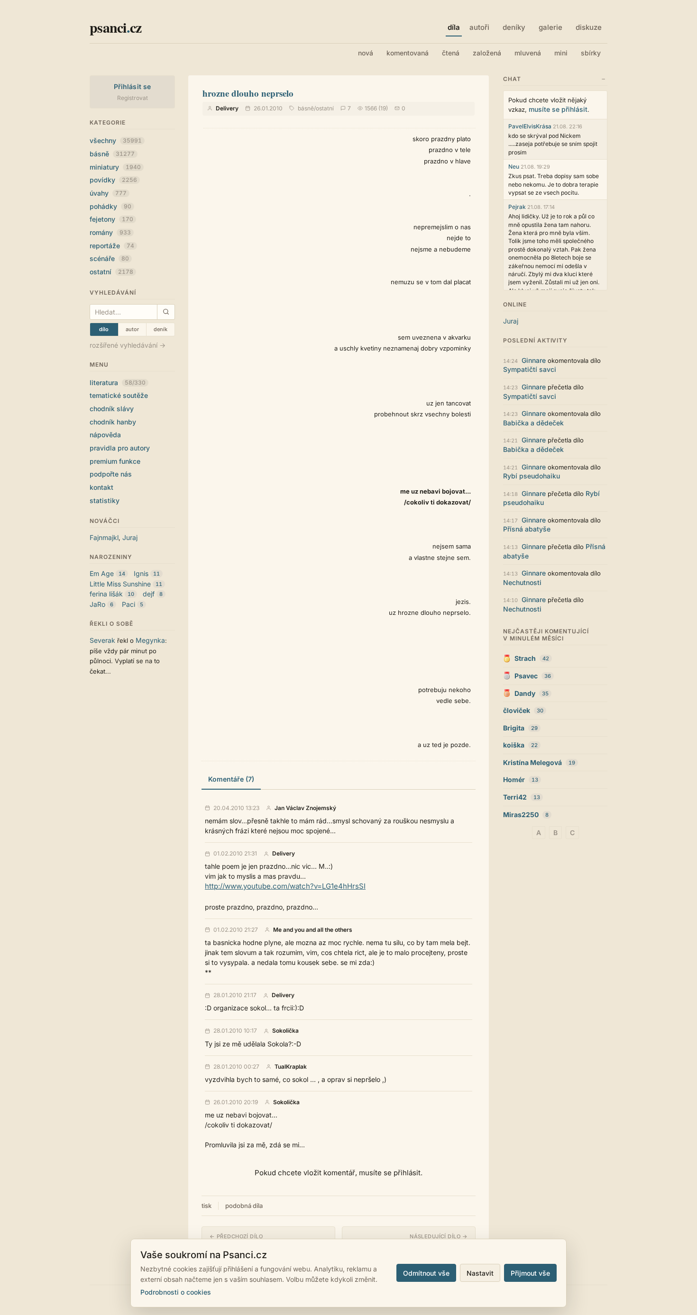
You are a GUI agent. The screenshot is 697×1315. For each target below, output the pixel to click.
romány (110, 232)
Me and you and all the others (312, 930)
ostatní (111, 272)
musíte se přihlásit (558, 109)
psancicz (115, 27)
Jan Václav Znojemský (305, 808)
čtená (450, 53)
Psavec (526, 676)
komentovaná (407, 53)
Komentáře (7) (231, 779)
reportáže (112, 246)
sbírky (591, 53)
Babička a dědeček (533, 423)
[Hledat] (165, 312)
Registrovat (132, 97)
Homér (514, 779)
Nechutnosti (522, 582)
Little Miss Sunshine (120, 584)
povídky (113, 180)
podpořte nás (111, 474)
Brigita (513, 728)
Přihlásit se (132, 86)
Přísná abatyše (526, 529)
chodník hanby (113, 422)
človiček (516, 710)
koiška (513, 745)
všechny (116, 140)
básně (112, 154)
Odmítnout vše (426, 1273)
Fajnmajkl (104, 537)
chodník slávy (112, 409)
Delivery (227, 108)
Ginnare (534, 360)
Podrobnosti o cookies (175, 1292)
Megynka (150, 640)
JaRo (97, 604)
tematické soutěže (119, 395)
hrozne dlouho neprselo (247, 93)
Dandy (524, 693)
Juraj (130, 537)
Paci (128, 604)
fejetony (111, 219)
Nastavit (480, 1273)
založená (487, 53)
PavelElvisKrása (529, 126)
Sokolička (285, 1031)
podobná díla (244, 1205)
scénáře (109, 258)
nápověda (105, 435)
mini (561, 53)
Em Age (102, 573)
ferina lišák (106, 594)
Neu (513, 166)
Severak (102, 640)
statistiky (104, 500)
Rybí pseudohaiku (531, 476)
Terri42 (515, 797)
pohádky (110, 206)
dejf (149, 594)
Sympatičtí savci (529, 369)
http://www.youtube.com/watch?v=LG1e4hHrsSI (285, 886)
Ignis (141, 573)
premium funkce (115, 461)
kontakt (101, 487)
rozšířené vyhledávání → (127, 345)
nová (365, 53)
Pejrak (517, 206)
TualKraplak (291, 1067)
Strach (525, 658)
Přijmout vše (530, 1273)
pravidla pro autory (120, 448)
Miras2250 (521, 815)
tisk (206, 1205)
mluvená (527, 53)
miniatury (115, 167)
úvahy (108, 193)
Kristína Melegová (532, 762)
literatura (118, 382)
